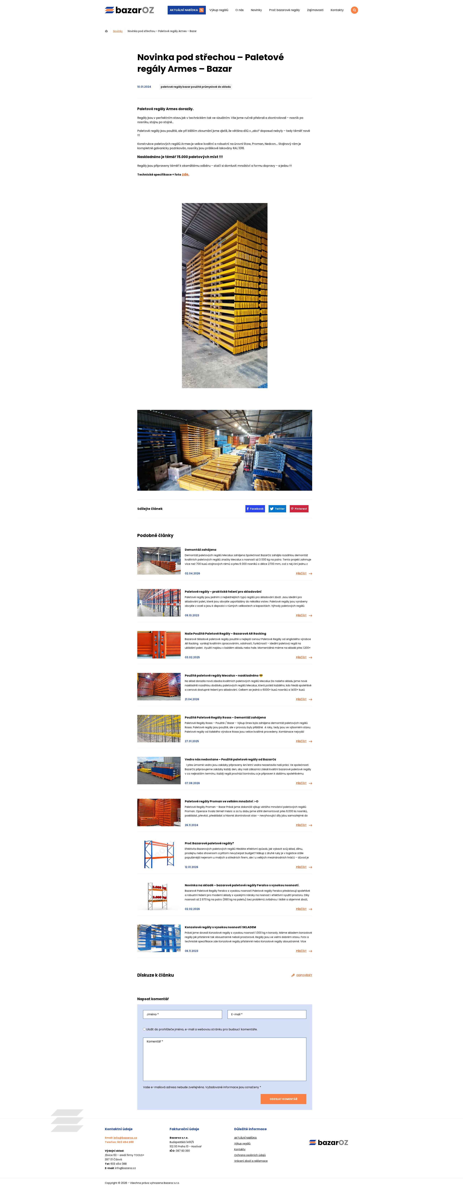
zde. (185, 174)
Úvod (106, 31)
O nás (239, 10)
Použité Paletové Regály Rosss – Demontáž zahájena (225, 717)
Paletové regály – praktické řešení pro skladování (223, 592)
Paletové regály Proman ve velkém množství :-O (221, 801)
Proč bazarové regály (284, 10)
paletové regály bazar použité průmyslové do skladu (196, 87)
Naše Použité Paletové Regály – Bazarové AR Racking (225, 634)
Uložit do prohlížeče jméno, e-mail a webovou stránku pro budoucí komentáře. (201, 1029)
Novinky (256, 10)
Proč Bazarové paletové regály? (209, 843)
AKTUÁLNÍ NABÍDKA (184, 10)
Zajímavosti (315, 10)
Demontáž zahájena (200, 550)
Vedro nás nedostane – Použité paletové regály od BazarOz (230, 759)
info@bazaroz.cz (125, 1138)
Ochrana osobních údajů (250, 1155)
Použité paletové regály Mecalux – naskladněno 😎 (224, 675)
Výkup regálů (218, 10)
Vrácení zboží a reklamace (251, 1161)
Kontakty (337, 10)
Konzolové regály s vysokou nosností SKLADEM (220, 927)
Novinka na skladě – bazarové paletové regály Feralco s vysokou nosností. (242, 885)
